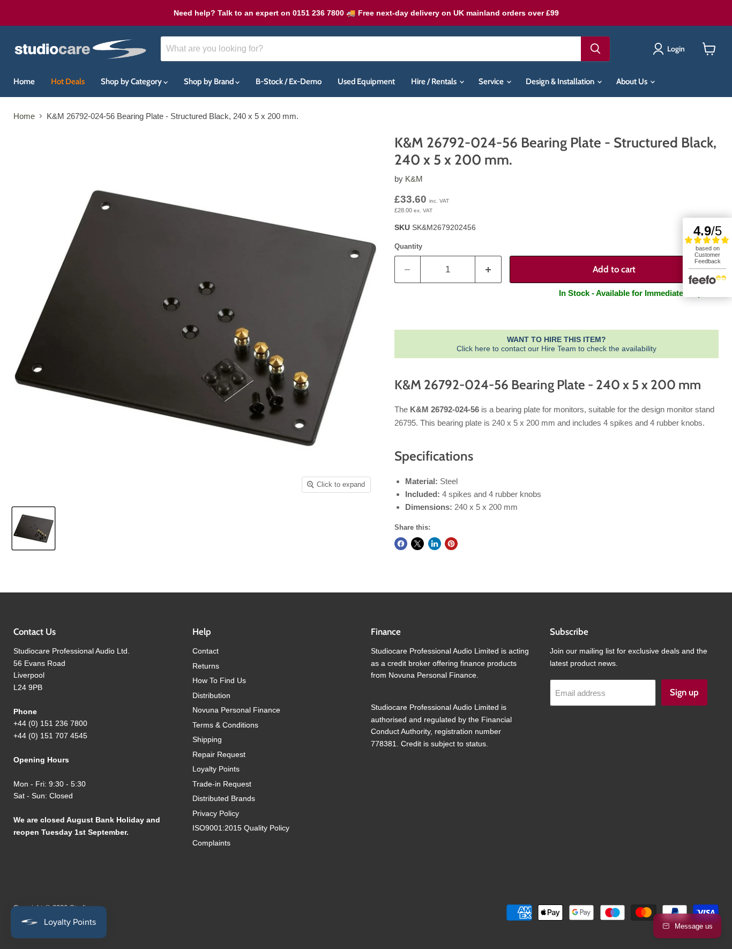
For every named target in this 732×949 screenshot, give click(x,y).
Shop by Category (132, 81)
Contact (205, 651)
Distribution (211, 695)
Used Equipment (366, 81)
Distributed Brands (223, 798)
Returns (205, 666)
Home (24, 81)
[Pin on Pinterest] (451, 543)
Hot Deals (68, 81)
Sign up (684, 692)
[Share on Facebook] (400, 543)
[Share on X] (417, 543)
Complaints (211, 843)
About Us (632, 81)
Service (492, 81)
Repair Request (218, 754)
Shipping (207, 739)
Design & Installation (561, 81)
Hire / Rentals (434, 81)
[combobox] (371, 48)
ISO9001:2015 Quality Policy (240, 828)
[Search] (595, 48)
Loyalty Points (216, 769)
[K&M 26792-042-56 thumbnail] (33, 528)
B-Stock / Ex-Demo (289, 81)
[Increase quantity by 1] (488, 269)
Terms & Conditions (225, 725)
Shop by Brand (209, 81)
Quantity (408, 246)
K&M (414, 178)
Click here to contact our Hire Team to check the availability (556, 343)
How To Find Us (219, 680)
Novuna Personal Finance (236, 710)
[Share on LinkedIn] (434, 543)
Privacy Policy (215, 813)
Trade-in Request (221, 784)
